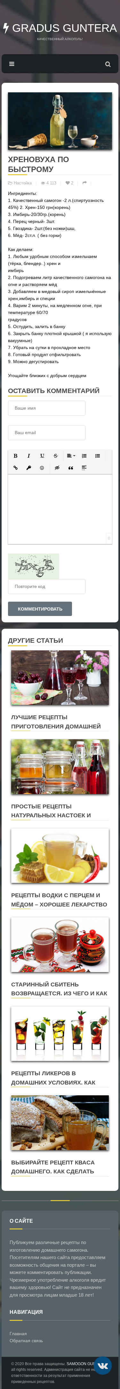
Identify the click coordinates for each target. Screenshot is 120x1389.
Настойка (23, 183)
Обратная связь (26, 1340)
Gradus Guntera (63, 28)
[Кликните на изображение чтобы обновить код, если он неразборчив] (33, 565)
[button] (15, 456)
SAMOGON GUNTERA (86, 1364)
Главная (18, 1333)
